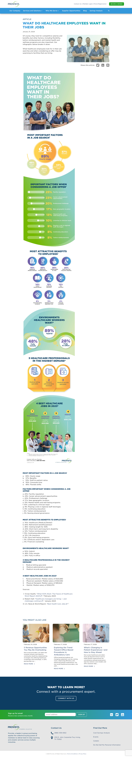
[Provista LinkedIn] (111, 714)
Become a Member (116, 4)
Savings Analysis (96, 11)
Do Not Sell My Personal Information (107, 745)
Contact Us (77, 4)
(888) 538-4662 (60, 733)
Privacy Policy (82, 753)
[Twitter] (97, 65)
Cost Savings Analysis (101, 733)
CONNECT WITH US (66, 698)
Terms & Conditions (72, 753)
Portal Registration (100, 4)
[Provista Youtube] (122, 714)
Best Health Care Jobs (56, 604)
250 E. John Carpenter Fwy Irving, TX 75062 (67, 738)
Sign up (81, 714)
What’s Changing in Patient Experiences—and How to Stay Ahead (95, 650)
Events (95, 737)
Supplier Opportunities (71, 11)
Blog (85, 11)
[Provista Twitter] (117, 714)
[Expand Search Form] (109, 10)
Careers (96, 741)
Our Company (14, 11)
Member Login (87, 4)
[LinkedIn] (102, 65)
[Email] (107, 65)
